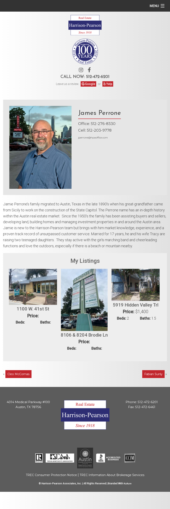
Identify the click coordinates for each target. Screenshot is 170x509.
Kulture (127, 483)
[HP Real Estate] (85, 24)
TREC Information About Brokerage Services (112, 475)
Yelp (109, 84)
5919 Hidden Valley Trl (135, 305)
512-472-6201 (97, 77)
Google (89, 84)
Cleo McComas (18, 374)
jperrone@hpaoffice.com (93, 137)
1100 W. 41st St (33, 308)
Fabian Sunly (153, 374)
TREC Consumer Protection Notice (51, 475)
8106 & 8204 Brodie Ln (84, 335)
